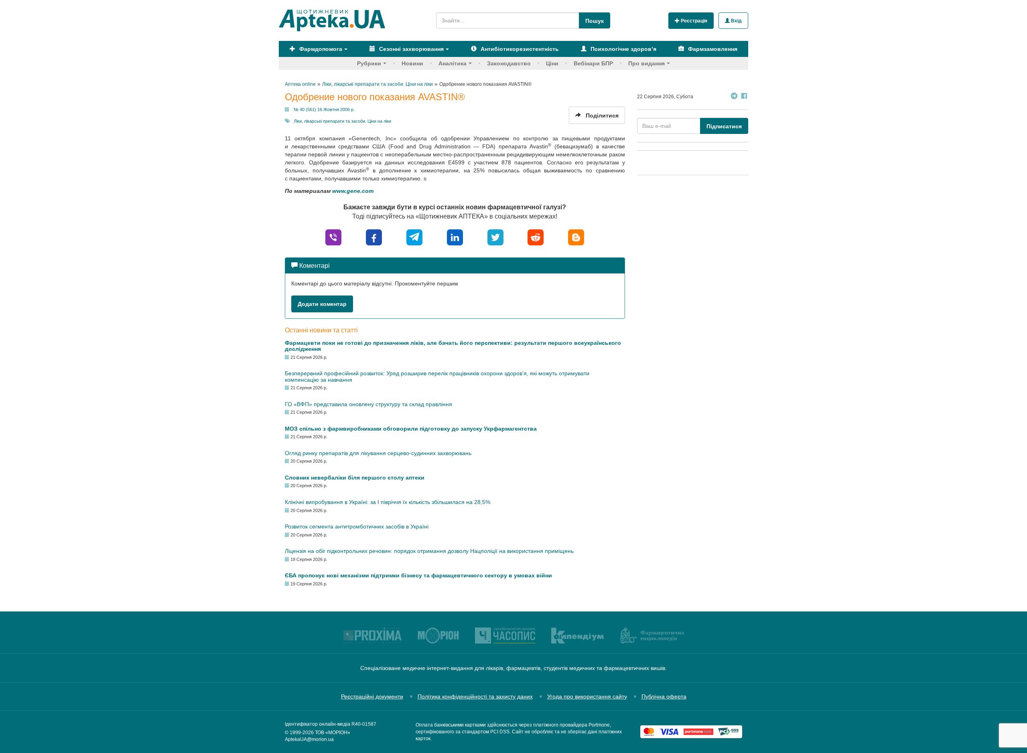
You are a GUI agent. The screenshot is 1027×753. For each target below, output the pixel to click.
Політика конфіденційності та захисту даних (475, 696)
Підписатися (724, 126)
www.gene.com (352, 191)
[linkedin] (455, 236)
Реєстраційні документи (372, 696)
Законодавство (509, 63)
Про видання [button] (646, 63)
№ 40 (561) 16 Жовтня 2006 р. (324, 109)
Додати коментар (322, 304)
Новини (412, 63)
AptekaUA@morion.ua (309, 739)
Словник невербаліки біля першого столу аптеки (354, 477)
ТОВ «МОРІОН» (332, 732)
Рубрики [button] (369, 63)
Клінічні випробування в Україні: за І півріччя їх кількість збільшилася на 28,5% (387, 502)
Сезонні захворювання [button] (411, 49)
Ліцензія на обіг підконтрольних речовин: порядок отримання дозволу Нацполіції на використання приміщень (429, 551)
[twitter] (495, 236)
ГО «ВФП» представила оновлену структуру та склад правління (368, 404)
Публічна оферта (663, 696)
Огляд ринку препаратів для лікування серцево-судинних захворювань (378, 453)
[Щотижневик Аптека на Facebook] (744, 97)
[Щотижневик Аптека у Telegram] (734, 97)
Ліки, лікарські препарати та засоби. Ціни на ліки (342, 121)
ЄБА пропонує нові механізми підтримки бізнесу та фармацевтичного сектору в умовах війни (418, 575)
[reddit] (536, 236)
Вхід (736, 21)
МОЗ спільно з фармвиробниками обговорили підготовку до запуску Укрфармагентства (411, 428)
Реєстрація (693, 21)
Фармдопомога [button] (320, 49)
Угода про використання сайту (587, 696)
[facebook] (374, 236)
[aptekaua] (576, 236)
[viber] (333, 236)
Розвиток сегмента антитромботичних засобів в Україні (356, 526)
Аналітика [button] (452, 63)
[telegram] (414, 236)
